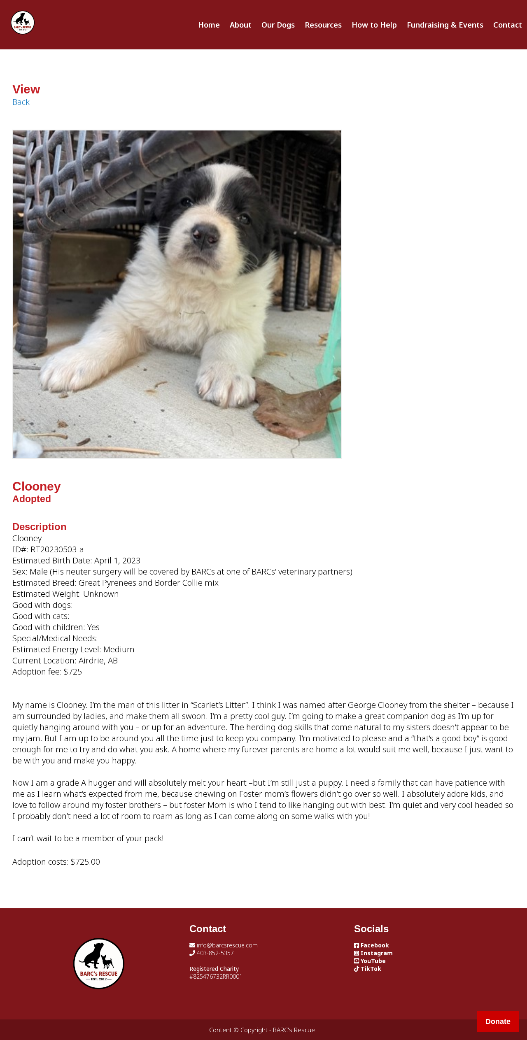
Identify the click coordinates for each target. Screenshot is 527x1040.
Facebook (374, 945)
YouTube (372, 961)
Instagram (376, 953)
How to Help (374, 25)
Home (209, 25)
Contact (507, 25)
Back (21, 101)
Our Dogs (278, 25)
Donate (498, 1021)
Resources (323, 25)
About (241, 25)
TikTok (370, 969)
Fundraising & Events (445, 25)
